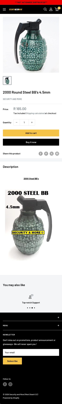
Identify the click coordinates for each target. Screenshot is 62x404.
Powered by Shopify (11, 398)
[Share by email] (57, 153)
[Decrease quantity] (17, 122)
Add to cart (31, 133)
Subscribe (12, 361)
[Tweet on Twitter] (52, 153)
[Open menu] (4, 9)
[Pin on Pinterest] (46, 153)
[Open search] (45, 9)
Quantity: (7, 122)
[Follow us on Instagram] (10, 384)
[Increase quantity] (32, 122)
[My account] (50, 9)
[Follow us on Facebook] (5, 384)
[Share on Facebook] (41, 153)
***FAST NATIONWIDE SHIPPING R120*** (31, 2)
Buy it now (31, 142)
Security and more (12, 99)
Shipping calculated (35, 113)
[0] (57, 9)
